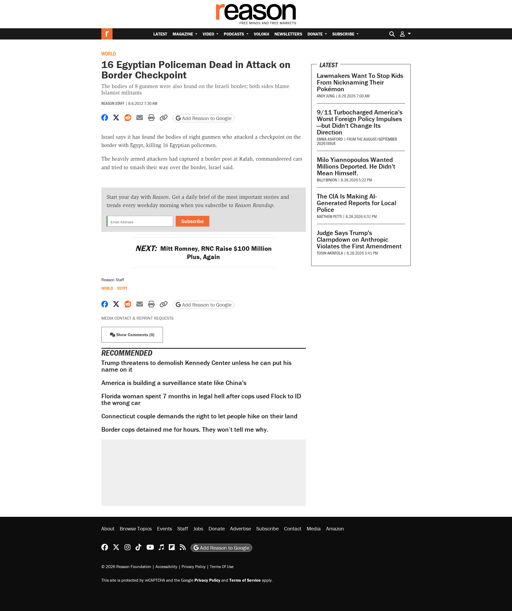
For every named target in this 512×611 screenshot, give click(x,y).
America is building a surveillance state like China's (173, 383)
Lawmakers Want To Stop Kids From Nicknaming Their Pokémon (360, 82)
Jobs (198, 528)
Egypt (122, 288)
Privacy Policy (194, 566)
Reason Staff (113, 103)
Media (314, 528)
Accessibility (166, 566)
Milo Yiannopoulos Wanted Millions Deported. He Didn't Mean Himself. (356, 166)
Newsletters (288, 34)
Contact (292, 528)
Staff (182, 528)
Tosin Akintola (330, 253)
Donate (315, 34)
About (107, 528)
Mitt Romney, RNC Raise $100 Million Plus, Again (203, 252)
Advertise (240, 528)
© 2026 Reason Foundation (126, 566)
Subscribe (343, 34)
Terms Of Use (222, 566)
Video (209, 34)
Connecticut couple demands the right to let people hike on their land (199, 416)
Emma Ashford (330, 139)
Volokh (261, 34)
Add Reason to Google (206, 118)
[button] (405, 34)
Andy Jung (326, 95)
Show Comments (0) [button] (134, 334)
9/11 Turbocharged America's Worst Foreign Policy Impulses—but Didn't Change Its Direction (359, 122)
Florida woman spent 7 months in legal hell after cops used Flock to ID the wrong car (201, 399)
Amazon (335, 528)
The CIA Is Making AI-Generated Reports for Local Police (356, 203)
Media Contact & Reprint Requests (137, 318)
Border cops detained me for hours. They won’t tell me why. (184, 429)
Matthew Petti (329, 216)
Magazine (183, 34)
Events (164, 528)
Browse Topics (136, 528)
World (108, 53)
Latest (160, 34)
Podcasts (234, 34)
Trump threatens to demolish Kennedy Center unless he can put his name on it (196, 366)
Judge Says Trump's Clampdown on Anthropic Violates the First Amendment (359, 239)
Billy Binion (327, 179)
